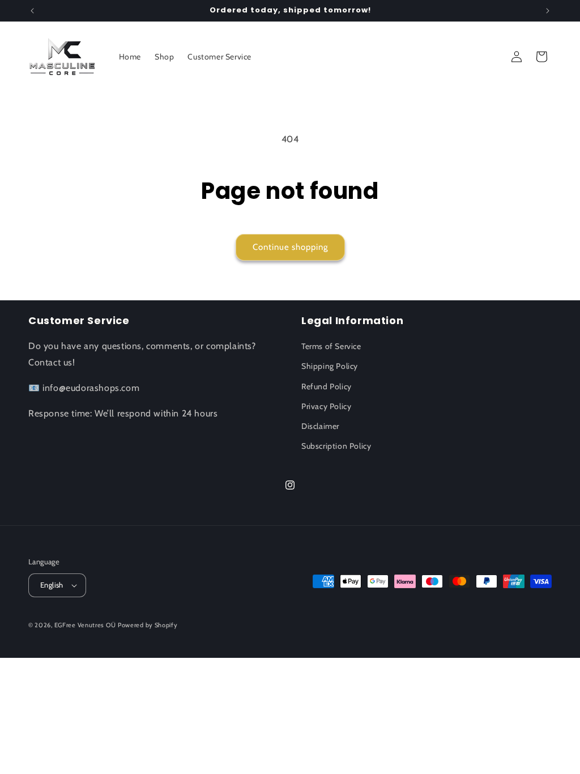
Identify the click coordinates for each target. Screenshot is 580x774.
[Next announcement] (547, 11)
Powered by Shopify (148, 625)
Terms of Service (331, 346)
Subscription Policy (336, 446)
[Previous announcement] (32, 11)
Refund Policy (326, 386)
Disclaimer (320, 426)
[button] (541, 56)
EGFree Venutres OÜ (85, 625)
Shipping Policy (329, 366)
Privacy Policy (326, 406)
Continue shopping (290, 247)
